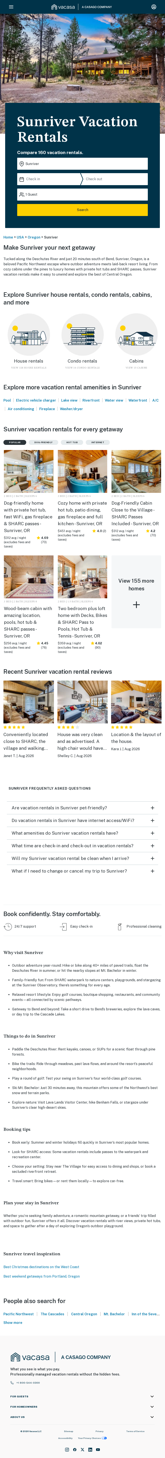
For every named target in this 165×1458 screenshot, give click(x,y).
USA (20, 237)
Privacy (100, 1431)
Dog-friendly (43, 442)
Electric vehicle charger (36, 400)
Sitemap (68, 1431)
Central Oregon (84, 1314)
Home (8, 237)
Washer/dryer (71, 409)
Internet (97, 442)
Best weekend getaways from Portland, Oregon (41, 1276)
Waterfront (137, 400)
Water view (114, 400)
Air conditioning (21, 409)
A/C (155, 400)
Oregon (34, 237)
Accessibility (65, 1438)
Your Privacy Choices (89, 1438)
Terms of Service (135, 1431)
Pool (7, 400)
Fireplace (47, 409)
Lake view (69, 400)
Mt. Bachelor (114, 1314)
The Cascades (53, 1314)
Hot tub (72, 442)
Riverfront (91, 400)
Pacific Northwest (18, 1314)
